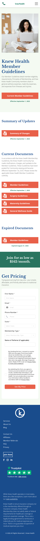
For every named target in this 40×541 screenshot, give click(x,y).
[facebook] (4, 460)
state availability (12, 499)
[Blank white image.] (4, 5)
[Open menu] (36, 4)
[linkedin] (11, 460)
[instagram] (7, 460)
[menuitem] (20, 421)
